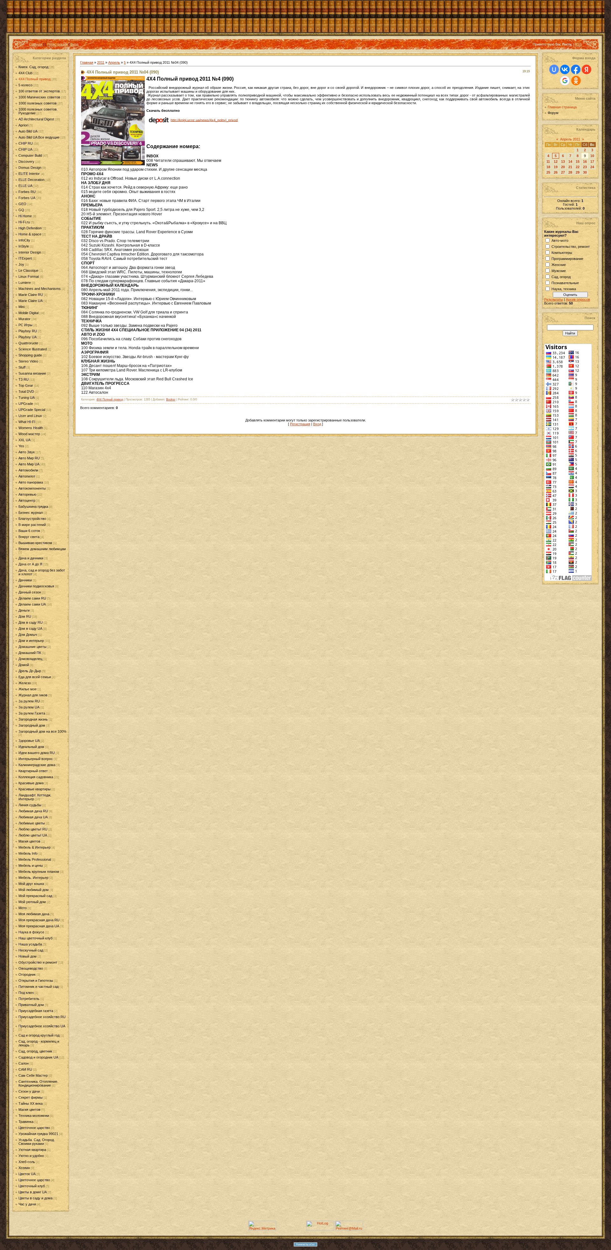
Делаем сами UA (32, 604)
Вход (74, 44)
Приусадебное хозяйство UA (41, 1026)
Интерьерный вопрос (35, 759)
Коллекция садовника (35, 777)
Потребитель (28, 999)
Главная (35, 44)
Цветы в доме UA (32, 1192)
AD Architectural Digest (36, 119)
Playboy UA (27, 337)
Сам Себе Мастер (33, 1075)
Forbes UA (26, 198)
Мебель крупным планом (38, 871)
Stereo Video (28, 361)
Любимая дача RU (33, 811)
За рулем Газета (31, 713)
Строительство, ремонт (570, 246)
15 (577, 161)
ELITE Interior (29, 174)
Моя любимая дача (33, 914)
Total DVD (26, 391)
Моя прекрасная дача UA (38, 926)
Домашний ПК (29, 653)
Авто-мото (559, 240)
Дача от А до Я (30, 564)
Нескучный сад (30, 950)
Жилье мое (27, 689)
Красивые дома (31, 783)
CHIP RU (25, 143)
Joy (21, 264)
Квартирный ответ (33, 771)
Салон (23, 1063)
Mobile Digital (28, 313)
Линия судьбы (29, 805)
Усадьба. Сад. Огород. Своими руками (36, 1142)
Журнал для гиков (32, 695)
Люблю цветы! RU (32, 829)
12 (556, 161)
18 (548, 167)
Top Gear (25, 385)
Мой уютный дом (32, 902)
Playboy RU (27, 331)
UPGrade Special (31, 410)
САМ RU (25, 1069)
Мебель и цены (30, 865)
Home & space (29, 234)
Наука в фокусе (31, 932)
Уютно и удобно (31, 1156)
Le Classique (28, 270)
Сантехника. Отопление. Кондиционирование (38, 1083)
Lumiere (24, 282)
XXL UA (24, 440)
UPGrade (25, 404)
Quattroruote (28, 343)
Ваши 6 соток (29, 531)
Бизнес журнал (30, 512)
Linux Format (28, 276)
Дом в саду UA (30, 628)
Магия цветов (29, 841)
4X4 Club (25, 73)
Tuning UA (26, 397)
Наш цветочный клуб (35, 938)
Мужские (558, 271)
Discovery (26, 161)
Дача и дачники (30, 558)
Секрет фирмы (30, 1097)
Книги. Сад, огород (33, 67)
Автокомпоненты (32, 488)
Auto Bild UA (28, 131)
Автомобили (28, 470)
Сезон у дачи (29, 1091)
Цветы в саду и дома (35, 1198)
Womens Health (30, 428)
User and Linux (30, 416)
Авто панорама (30, 482)
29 (577, 172)
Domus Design (29, 167)
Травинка (25, 1122)
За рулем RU (29, 701)
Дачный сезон (29, 592)
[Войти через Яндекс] (586, 69)
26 (556, 172)
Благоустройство (32, 519)
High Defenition (30, 228)
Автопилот (26, 476)
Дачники (25, 580)
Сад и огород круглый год (39, 1035)
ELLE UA (25, 186)
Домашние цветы (32, 647)
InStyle (23, 246)
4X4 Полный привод (34, 79)
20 (563, 167)
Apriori (23, 125)
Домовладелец (30, 659)
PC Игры (25, 325)
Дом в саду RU (30, 622)
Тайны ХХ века (30, 1103)
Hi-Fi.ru (24, 222)
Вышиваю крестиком (35, 543)
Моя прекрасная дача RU (39, 920)
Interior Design (29, 252)
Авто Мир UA (28, 464)
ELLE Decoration (31, 180)
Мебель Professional (34, 859)
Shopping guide (30, 355)
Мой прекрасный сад (35, 896)
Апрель (114, 62)
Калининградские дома (36, 765)
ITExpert (25, 258)
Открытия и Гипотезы (35, 980)
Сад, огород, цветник (35, 1051)
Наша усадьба (30, 944)
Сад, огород (561, 277)
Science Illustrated (32, 349)
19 (556, 167)
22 (577, 167)
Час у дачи (27, 1204)
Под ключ (26, 993)
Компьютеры (561, 253)
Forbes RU (27, 192)
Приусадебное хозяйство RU (42, 1017)
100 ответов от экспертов (39, 91)
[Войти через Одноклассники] (576, 80)
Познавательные (565, 283)
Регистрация (57, 44)
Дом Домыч (27, 634)
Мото (22, 908)
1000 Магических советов (39, 97)
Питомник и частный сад (38, 986)
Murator (24, 319)
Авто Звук (26, 452)
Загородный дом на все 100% (42, 731)
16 (585, 161)
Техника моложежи (33, 1115)
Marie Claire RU (30, 295)
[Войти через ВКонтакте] (565, 69)
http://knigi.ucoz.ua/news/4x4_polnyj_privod (204, 120)
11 (548, 161)
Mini (21, 307)
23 (585, 167)
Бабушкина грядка (33, 506)
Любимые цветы (31, 823)
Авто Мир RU (29, 458)
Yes (21, 446)
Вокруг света (28, 537)
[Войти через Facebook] (575, 69)
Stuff (21, 367)
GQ (21, 210)
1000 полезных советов (37, 103)
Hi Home (25, 216)
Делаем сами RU (32, 598)
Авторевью (27, 494)
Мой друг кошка (31, 884)
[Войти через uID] (554, 69)
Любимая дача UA (33, 817)
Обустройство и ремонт (37, 962)
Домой (23, 665)
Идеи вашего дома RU (36, 753)
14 (570, 161)
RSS (578, 44)
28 (570, 172)
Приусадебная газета (35, 1011)
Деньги (24, 610)
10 (592, 156)
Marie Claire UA (30, 301)
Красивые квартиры (34, 789)
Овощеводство (30, 968)
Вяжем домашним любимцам (42, 549)
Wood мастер (29, 434)
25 (548, 172)
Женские (558, 265)
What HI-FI (26, 422)
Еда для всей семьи (34, 677)
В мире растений (32, 525)
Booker (170, 399)
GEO (22, 204)
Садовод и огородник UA (38, 1057)
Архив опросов (578, 299)
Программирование (567, 259)
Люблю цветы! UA (32, 835)
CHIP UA (25, 149)
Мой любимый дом (33, 890)
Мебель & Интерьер (34, 847)
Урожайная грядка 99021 (38, 1134)
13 (563, 161)
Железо (24, 683)
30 (585, 172)
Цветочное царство (34, 1128)
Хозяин (24, 1168)
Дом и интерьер (31, 641)
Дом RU (24, 616)
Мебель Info (28, 853)
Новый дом (27, 956)
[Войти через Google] (565, 80)
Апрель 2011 (570, 139)
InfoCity (24, 240)
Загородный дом (31, 725)
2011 (100, 62)
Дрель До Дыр (29, 671)
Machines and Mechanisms (39, 289)
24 (592, 167)
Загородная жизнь (33, 719)
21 (570, 167)
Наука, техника (563, 289)
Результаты (553, 299)
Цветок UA (27, 1174)
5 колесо (25, 85)
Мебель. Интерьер (33, 878)
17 (592, 161)
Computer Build (30, 155)
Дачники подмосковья (36, 586)
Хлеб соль (26, 1162)
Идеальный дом (31, 747)
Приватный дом (31, 1005)
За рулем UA (28, 707)
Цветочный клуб (31, 1186)
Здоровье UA (29, 741)
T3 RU (23, 379)
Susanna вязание (32, 373)
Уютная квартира (32, 1150)
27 (563, 172)
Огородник (27, 974)
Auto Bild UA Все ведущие (39, 137)
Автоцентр (26, 500)
